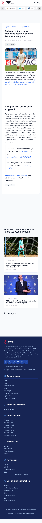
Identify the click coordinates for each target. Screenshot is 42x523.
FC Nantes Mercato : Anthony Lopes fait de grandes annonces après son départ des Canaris (20, 265)
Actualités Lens (9, 430)
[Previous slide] (2, 8)
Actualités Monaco (10, 435)
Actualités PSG (8, 420)
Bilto (5, 493)
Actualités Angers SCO (20, 27)
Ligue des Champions (11, 393)
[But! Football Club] (7, 3)
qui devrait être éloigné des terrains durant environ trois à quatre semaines (20, 82)
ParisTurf (6, 485)
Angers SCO (10, 185)
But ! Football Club (14, 41)
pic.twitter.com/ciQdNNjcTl (19, 157)
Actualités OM (8, 422)
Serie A (6, 388)
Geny (5, 498)
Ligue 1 (7, 27)
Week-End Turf (8, 490)
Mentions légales (9, 469)
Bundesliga (7, 391)
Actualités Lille (8, 432)
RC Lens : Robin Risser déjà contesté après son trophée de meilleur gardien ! (21, 302)
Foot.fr (6, 453)
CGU (5, 472)
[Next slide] (39, 8)
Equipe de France (9, 398)
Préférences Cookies (21, 474)
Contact (6, 464)
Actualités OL (8, 427)
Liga (5, 383)
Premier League (9, 385)
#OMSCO (26, 151)
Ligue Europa (8, 396)
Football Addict (8, 451)
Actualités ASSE (9, 425)
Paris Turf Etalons (9, 500)
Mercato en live (9, 409)
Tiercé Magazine (9, 495)
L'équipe (6, 467)
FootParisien (8, 448)
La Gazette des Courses (11, 488)
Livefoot (6, 446)
